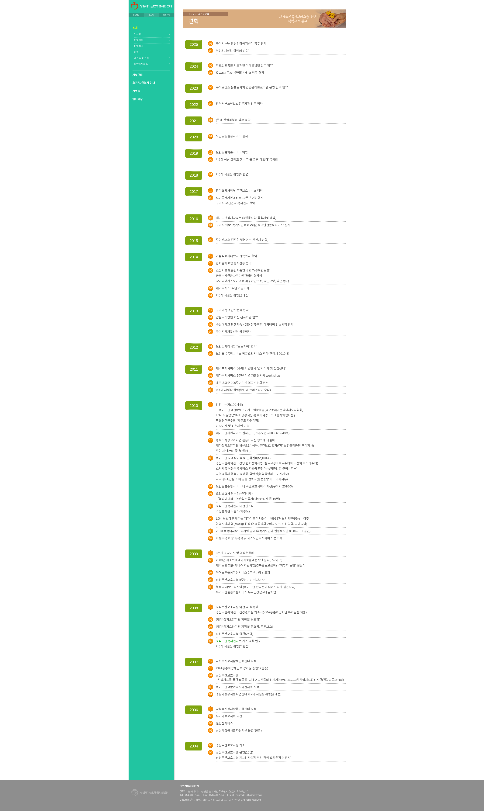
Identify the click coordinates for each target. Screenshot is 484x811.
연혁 (136, 51)
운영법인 (138, 40)
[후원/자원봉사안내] (144, 82)
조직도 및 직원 (141, 57)
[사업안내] (138, 74)
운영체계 (138, 46)
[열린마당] (138, 99)
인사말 (137, 34)
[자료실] (136, 91)
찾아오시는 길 (141, 63)
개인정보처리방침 (189, 785)
